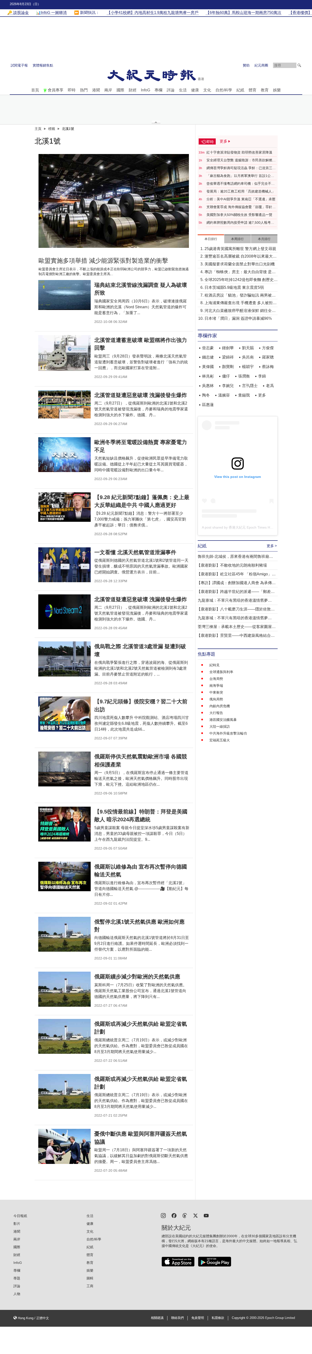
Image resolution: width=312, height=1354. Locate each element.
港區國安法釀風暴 (223, 720)
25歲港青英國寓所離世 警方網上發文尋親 (240, 249)
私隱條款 (218, 1318)
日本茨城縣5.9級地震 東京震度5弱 (234, 287)
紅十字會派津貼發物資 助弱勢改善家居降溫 (239, 152)
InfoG (145, 90)
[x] (195, 1215)
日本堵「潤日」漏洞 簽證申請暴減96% (238, 318)
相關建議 (157, 1318)
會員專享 (55, 90)
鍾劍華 (228, 348)
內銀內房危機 (219, 706)
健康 (195, 90)
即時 (72, 90)
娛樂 (277, 90)
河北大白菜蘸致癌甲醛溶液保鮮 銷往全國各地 (240, 311)
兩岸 (108, 90)
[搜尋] (299, 65)
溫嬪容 (224, 395)
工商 (90, 1286)
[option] (114, 201)
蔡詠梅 (268, 367)
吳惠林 (208, 386)
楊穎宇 (248, 367)
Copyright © (241, 1318)
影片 (16, 1224)
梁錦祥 (228, 357)
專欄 (158, 90)
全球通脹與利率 (221, 672)
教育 (265, 90)
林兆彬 (208, 376)
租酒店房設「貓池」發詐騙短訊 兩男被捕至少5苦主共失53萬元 (240, 295)
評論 (171, 90)
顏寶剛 (228, 367)
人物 (16, 1294)
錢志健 (208, 357)
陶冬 (206, 395)
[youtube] (206, 1215)
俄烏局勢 (216, 699)
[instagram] (163, 1215)
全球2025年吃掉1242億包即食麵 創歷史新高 (241, 280)
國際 (120, 90)
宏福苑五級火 (219, 740)
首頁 (35, 90)
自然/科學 (223, 90)
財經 (132, 90)
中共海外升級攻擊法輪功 (228, 733)
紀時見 (214, 665)
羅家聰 (268, 357)
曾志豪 (208, 348)
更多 (262, 395)
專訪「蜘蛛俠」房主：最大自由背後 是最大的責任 (240, 272)
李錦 (262, 376)
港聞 (96, 90)
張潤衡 (244, 376)
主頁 (38, 129)
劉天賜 (248, 348)
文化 (207, 90)
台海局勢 (216, 679)
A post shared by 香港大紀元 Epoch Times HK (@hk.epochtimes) (252, 527)
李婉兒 (228, 386)
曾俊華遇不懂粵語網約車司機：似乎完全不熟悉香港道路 (240, 184)
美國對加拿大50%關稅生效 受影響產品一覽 (239, 215)
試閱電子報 (19, 65)
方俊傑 (268, 348)
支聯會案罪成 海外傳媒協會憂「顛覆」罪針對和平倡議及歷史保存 (241, 207)
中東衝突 (216, 692)
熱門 (84, 90)
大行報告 (216, 713)
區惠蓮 (208, 405)
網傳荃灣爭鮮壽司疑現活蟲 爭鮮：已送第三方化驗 (241, 168)
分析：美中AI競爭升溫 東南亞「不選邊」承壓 (240, 199)
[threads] (184, 1215)
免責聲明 (197, 1318)
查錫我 (244, 395)
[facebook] (174, 1215)
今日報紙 (20, 1216)
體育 (252, 90)
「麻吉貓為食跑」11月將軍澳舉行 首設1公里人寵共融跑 (240, 176)
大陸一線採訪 (219, 726)
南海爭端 (216, 685)
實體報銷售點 (43, 65)
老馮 (270, 386)
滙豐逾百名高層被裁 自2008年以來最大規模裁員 (241, 256)
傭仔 (226, 376)
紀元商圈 (261, 65)
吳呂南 (248, 357)
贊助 (246, 65)
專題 (16, 1278)
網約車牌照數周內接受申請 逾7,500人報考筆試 (240, 223)
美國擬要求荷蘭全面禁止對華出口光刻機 (240, 264)
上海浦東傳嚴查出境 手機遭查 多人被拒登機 (241, 303)
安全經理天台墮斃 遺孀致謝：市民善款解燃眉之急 (241, 160)
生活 (183, 90)
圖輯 (90, 1278)
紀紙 (240, 90)
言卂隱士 (250, 386)
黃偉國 (208, 367)
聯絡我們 (177, 1318)
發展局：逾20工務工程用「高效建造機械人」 (240, 191)
